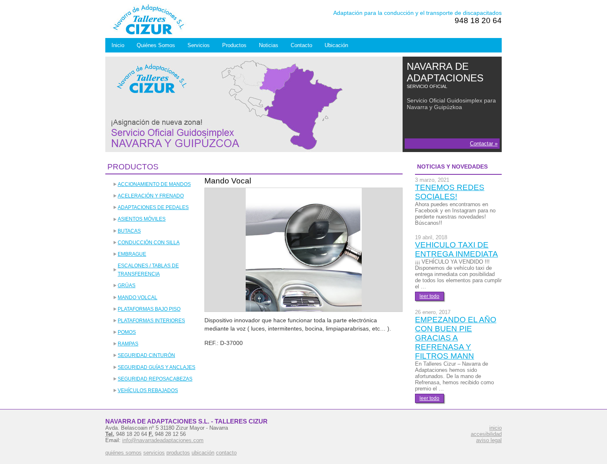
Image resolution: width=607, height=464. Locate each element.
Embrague (132, 254)
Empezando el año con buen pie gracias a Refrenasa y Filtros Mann (455, 337)
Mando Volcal (137, 297)
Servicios (198, 45)
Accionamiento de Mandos (154, 184)
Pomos (127, 332)
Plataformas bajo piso (149, 309)
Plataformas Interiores (151, 320)
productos (178, 453)
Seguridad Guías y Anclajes (156, 367)
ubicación (203, 453)
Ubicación (336, 45)
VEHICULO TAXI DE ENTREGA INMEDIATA (456, 249)
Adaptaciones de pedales (153, 207)
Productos (234, 45)
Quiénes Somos (156, 45)
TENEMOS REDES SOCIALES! (449, 192)
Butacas (129, 230)
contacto (226, 453)
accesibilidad (486, 434)
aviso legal (489, 440)
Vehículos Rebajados (148, 390)
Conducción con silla (149, 242)
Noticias (268, 45)
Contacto (301, 45)
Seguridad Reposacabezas (155, 378)
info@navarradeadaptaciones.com (163, 440)
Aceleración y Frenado (151, 195)
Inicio (117, 45)
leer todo (429, 296)
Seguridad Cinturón (146, 355)
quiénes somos (123, 453)
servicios (154, 453)
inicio (495, 428)
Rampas (128, 343)
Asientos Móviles (142, 219)
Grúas (126, 285)
